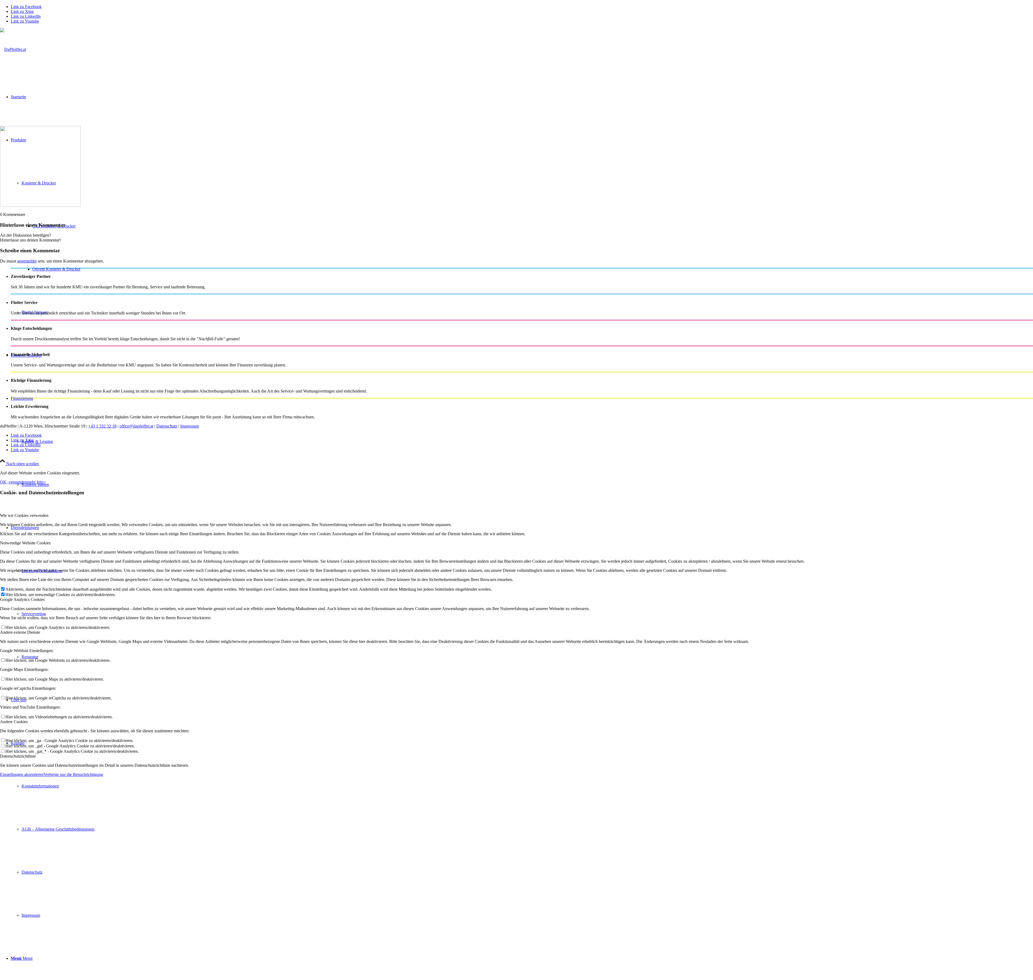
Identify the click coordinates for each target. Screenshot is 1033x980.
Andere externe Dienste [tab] (20, 632)
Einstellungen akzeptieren (22, 774)
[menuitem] (522, 829)
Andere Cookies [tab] (14, 721)
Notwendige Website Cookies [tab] (25, 543)
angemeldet (27, 261)
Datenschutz (166, 426)
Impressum (189, 426)
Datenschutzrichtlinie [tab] (18, 756)
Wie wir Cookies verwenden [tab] (24, 515)
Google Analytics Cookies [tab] (22, 599)
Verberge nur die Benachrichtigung (73, 774)
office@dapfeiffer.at (136, 426)
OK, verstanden (13, 482)
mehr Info (35, 482)
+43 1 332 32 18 (102, 426)
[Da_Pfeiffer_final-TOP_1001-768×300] (13, 49)
